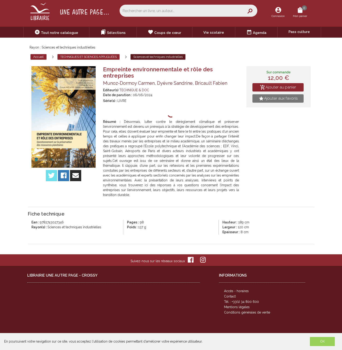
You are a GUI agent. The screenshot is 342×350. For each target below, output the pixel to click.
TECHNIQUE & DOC (134, 90)
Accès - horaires (236, 291)
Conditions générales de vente (247, 312)
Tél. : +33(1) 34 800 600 (241, 302)
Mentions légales (237, 307)
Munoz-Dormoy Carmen (129, 83)
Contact (230, 296)
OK (322, 341)
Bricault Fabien (211, 83)
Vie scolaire (213, 32)
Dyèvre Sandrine (175, 83)
